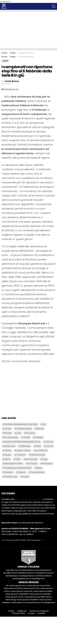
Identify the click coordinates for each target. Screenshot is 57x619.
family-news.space (26, 588)
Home (11, 611)
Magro (8, 454)
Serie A (22, 472)
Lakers (8, 450)
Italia (38, 446)
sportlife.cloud (10, 572)
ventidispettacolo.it (21, 578)
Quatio (43, 540)
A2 (44, 424)
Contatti (41, 613)
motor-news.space (13, 591)
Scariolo (9, 472)
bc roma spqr (11, 437)
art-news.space (13, 585)
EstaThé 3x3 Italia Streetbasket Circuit (22, 441)
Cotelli (27, 437)
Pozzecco (47, 463)
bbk (19, 433)
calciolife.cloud (13, 570)
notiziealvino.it (28, 570)
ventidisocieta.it (43, 575)
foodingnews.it (48, 602)
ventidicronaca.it (26, 572)
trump (26, 476)
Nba (18, 459)
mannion (21, 454)
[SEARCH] (54, 6)
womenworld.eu (32, 602)
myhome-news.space (34, 591)
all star (8, 428)
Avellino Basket (24, 428)
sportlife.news (44, 596)
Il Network (21, 611)
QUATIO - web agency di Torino (28, 499)
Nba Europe (31, 459)
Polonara (32, 463)
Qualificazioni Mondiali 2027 (18, 468)
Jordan (49, 446)
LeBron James (23, 450)
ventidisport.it (38, 578)
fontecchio (10, 446)
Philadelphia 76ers (14, 463)
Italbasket (25, 446)
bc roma (31, 433)
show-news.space (27, 596)
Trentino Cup (11, 476)
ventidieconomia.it (44, 572)
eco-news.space (31, 585)
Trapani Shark (37, 472)
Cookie (31, 613)
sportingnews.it (43, 570)
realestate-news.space (29, 594)
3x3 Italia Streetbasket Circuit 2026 (21, 424)
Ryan (39, 468)
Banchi (40, 428)
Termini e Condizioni (39, 611)
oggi (45, 459)
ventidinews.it (12, 575)
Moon (7, 459)
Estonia (49, 441)
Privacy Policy (18, 613)
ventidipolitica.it (27, 575)
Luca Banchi (41, 450)
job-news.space (44, 588)
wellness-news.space (12, 602)
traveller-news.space (40, 599)
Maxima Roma (38, 454)
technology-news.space (17, 599)
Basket (8, 433)
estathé (39, 437)
